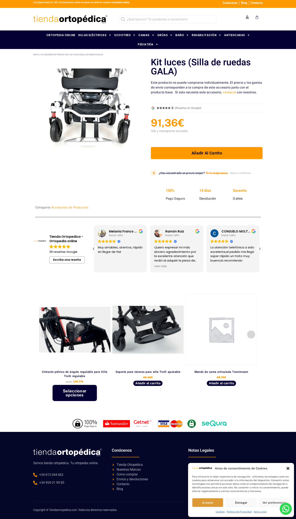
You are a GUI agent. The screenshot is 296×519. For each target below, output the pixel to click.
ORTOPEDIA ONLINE (60, 35)
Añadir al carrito (206, 153)
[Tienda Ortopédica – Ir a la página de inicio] (70, 19)
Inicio (36, 54)
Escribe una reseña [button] (67, 260)
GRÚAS (162, 35)
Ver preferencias (274, 502)
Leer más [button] (160, 266)
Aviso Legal (260, 511)
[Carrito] (257, 17)
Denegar (241, 502)
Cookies (220, 511)
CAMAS (144, 35)
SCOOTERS (122, 35)
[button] (288, 468)
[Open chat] (285, 508)
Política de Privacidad (239, 511)
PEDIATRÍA (145, 44)
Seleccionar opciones (74, 393)
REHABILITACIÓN (204, 35)
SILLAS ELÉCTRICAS (92, 35)
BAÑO (179, 35)
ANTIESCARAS (234, 35)
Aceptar (207, 502)
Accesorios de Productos (54, 54)
